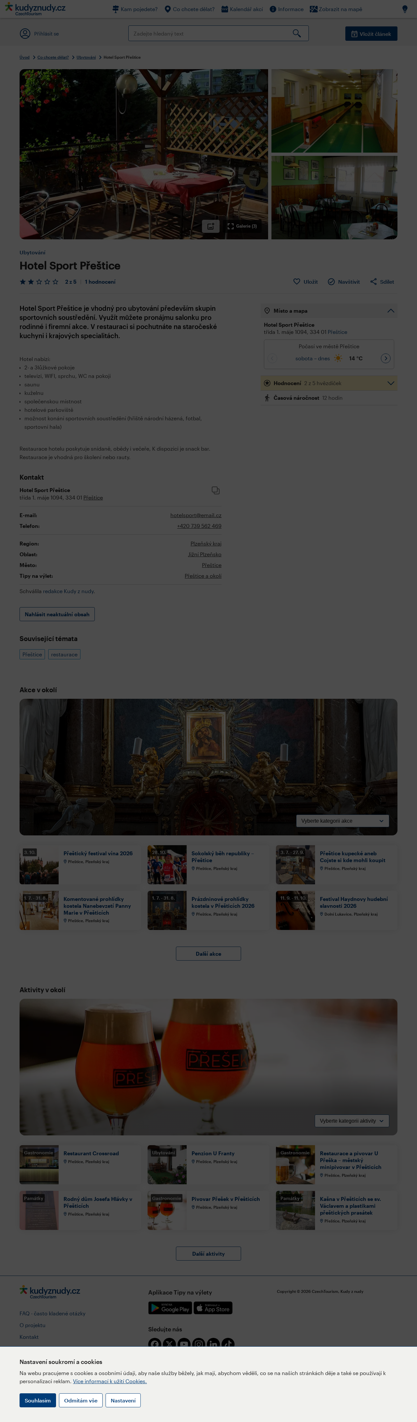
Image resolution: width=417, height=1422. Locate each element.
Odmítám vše (80, 1400)
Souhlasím (38, 1400)
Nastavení (123, 1400)
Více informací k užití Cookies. (110, 1381)
